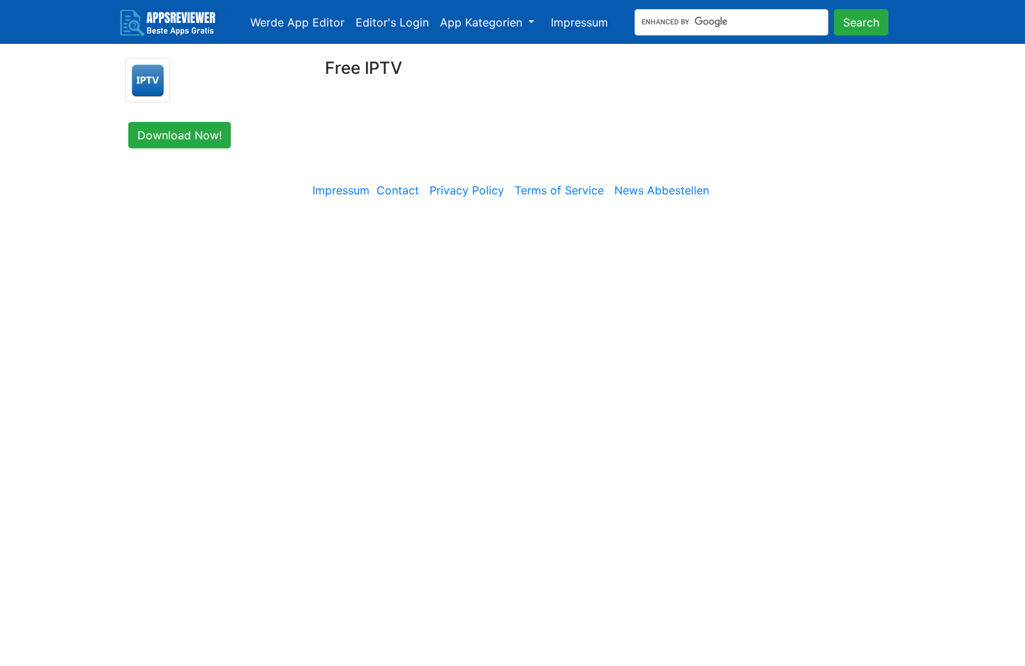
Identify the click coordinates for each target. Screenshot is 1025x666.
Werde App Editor (297, 22)
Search (861, 22)
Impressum (579, 22)
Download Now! (179, 135)
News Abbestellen (661, 190)
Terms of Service (559, 190)
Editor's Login (392, 22)
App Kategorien (483, 22)
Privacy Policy (467, 190)
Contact (398, 190)
